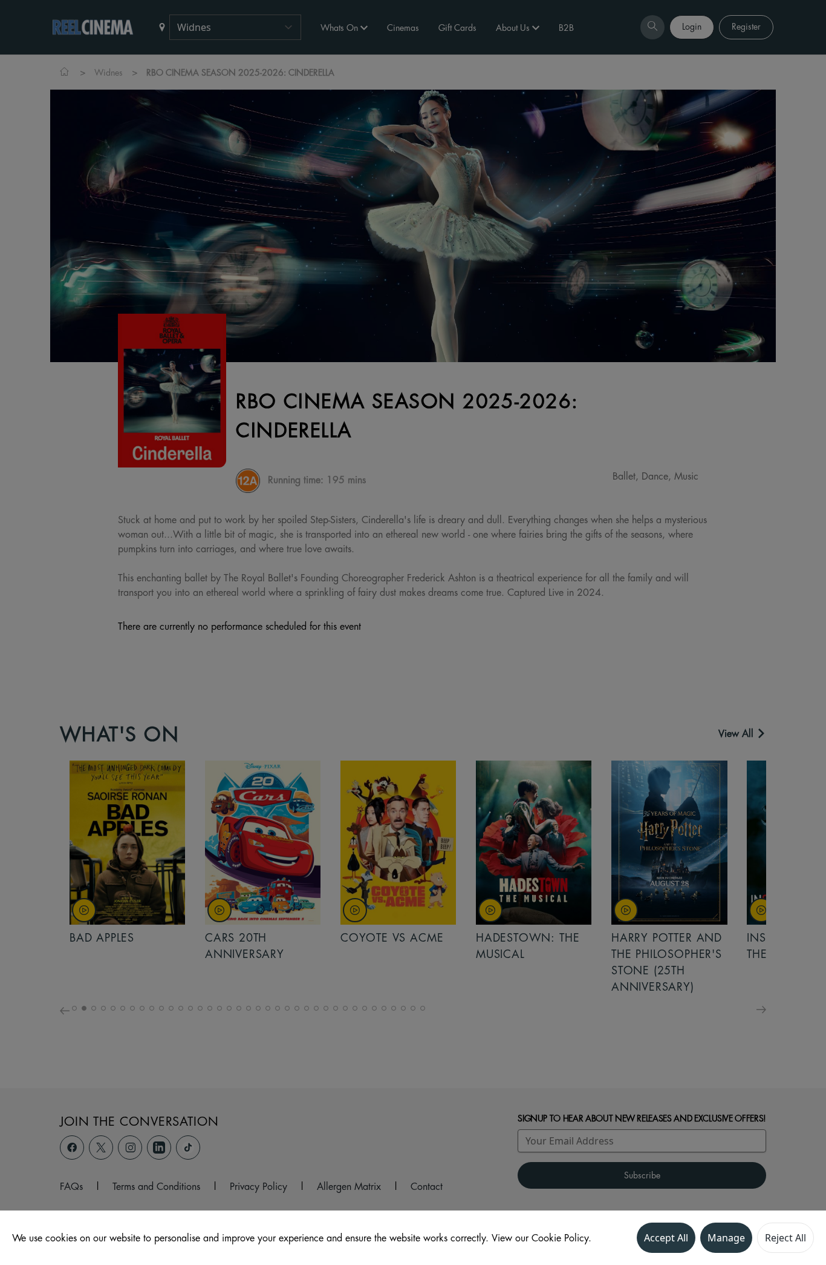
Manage (726, 1237)
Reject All (785, 1237)
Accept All (666, 1237)
